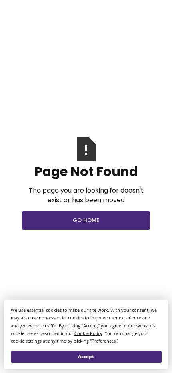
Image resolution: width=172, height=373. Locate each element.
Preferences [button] (104, 341)
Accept (86, 356)
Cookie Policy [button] (88, 333)
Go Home (86, 220)
